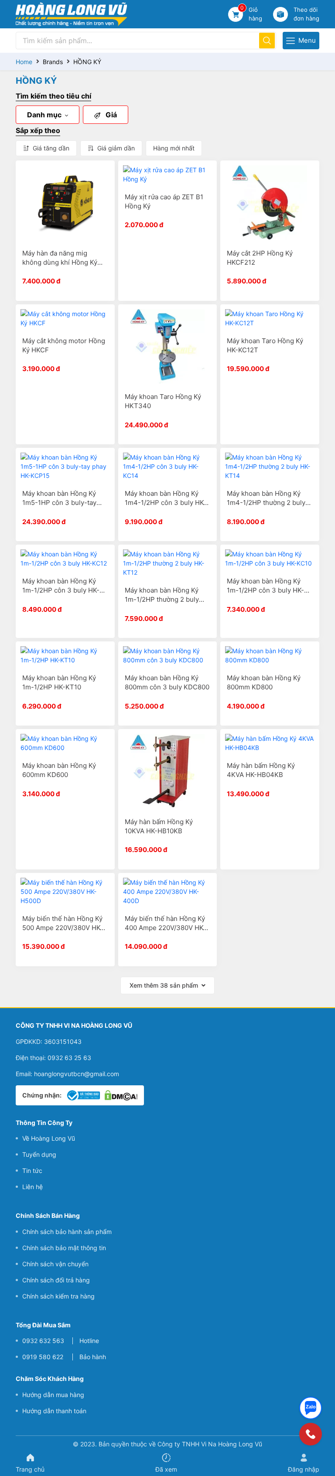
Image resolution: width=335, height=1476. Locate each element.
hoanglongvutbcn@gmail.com (76, 1073)
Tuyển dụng (39, 1154)
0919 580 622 (42, 1356)
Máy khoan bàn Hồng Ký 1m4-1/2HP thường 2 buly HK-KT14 (266, 502)
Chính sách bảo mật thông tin (64, 1247)
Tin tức (32, 1170)
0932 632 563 (43, 1340)
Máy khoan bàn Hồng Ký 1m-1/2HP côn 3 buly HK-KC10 (265, 590)
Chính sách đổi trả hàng (56, 1280)
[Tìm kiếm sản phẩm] (267, 40)
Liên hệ (32, 1186)
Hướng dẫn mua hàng (53, 1394)
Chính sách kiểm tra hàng (58, 1296)
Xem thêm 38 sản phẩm (164, 985)
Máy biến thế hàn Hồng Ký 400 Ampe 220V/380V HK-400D (165, 927)
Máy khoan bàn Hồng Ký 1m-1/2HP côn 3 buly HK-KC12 (60, 590)
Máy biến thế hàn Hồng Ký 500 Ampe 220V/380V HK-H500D (62, 927)
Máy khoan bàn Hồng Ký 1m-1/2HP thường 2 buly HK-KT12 (162, 599)
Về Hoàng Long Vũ (48, 1138)
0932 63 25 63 (69, 1057)
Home (24, 61)
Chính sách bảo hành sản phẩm (67, 1231)
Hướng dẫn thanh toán (54, 1411)
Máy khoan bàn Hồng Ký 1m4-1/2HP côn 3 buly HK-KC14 (165, 502)
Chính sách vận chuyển (55, 1264)
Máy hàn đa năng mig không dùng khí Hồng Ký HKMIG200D (59, 262)
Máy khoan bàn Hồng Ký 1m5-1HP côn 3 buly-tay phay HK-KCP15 (59, 502)
